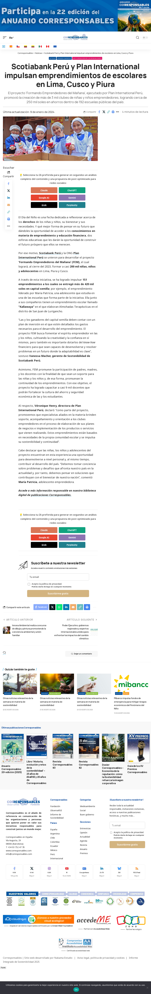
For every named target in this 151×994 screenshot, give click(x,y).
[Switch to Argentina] (3, 46)
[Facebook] (14, 872)
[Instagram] (49, 872)
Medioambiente (18, 693)
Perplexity (72, 205)
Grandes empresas (64, 58)
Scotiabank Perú (50, 253)
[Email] (8, 204)
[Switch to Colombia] (25, 46)
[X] (31, 872)
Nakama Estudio (63, 957)
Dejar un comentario (83, 653)
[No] (147, 987)
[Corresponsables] (75, 37)
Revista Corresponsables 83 (62, 764)
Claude (44, 190)
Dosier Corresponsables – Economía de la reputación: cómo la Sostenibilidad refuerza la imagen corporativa (112, 774)
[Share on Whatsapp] (59, 607)
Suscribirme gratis (58, 593)
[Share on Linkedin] (8, 197)
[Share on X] (104, 112)
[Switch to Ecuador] (33, 46)
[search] (137, 37)
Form (3, 967)
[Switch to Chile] (18, 46)
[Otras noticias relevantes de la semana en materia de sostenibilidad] (20, 684)
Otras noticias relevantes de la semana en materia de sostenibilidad (18, 701)
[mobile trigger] (5, 37)
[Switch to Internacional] (55, 46)
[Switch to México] (40, 46)
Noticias (53, 58)
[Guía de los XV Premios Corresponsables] (138, 748)
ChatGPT (72, 190)
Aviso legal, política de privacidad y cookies (101, 957)
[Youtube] (66, 872)
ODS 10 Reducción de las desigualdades (87, 58)
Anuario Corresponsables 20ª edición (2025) (11, 769)
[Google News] (84, 872)
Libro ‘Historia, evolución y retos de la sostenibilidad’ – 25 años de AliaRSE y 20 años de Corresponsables (36, 772)
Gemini (72, 197)
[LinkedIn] (101, 872)
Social (126, 693)
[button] (108, 112)
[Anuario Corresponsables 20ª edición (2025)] (12, 748)
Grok (44, 205)
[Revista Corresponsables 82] (89, 746)
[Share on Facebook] (99, 112)
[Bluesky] (119, 872)
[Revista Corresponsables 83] (63, 746)
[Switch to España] (10, 46)
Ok (76, 989)
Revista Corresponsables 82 (89, 764)
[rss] (136, 872)
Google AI (44, 197)
